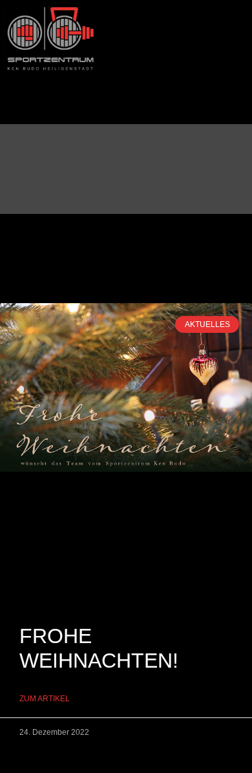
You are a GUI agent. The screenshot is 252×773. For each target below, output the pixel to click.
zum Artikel (44, 698)
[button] (126, 87)
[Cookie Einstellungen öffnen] (23, 756)
